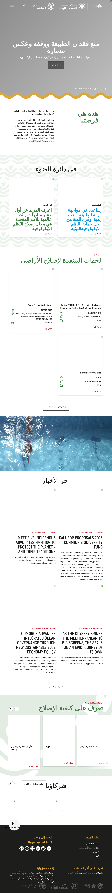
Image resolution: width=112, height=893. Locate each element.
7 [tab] (69, 771)
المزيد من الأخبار (56, 686)
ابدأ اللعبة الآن (56, 65)
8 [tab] (72, 771)
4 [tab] (59, 771)
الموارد (96, 856)
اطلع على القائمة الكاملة (34, 784)
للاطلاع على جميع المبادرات (56, 406)
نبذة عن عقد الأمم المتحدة (88, 847)
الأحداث (96, 851)
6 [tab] (66, 771)
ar (24, 5)
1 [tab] (49, 771)
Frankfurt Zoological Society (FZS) (87, 89)
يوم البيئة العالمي (92, 843)
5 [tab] (63, 771)
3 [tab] (56, 771)
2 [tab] (53, 771)
